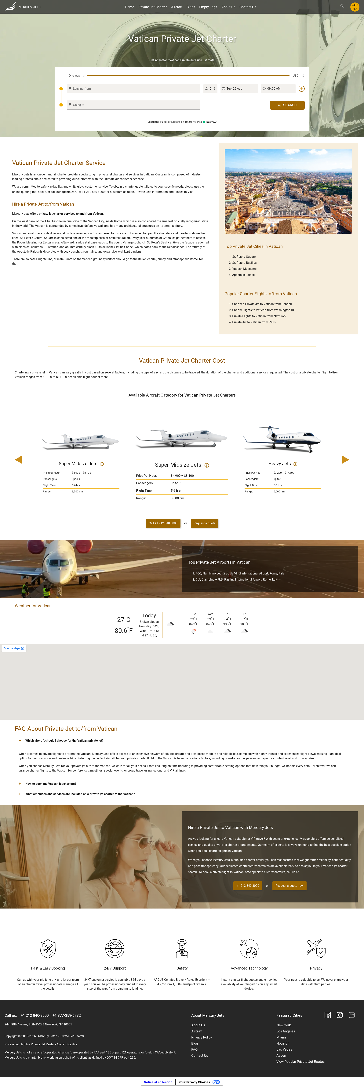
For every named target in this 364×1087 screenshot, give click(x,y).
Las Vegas (284, 1049)
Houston (282, 1043)
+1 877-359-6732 (67, 1015)
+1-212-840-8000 (93, 192)
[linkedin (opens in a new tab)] (352, 1015)
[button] (182, 741)
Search (290, 105)
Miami (281, 1037)
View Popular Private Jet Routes (300, 1062)
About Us (228, 7)
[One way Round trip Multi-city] (73, 76)
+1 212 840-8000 (35, 1015)
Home (129, 7)
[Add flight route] (302, 89)
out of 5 (174, 121)
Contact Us (247, 7)
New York (283, 1025)
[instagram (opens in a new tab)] (340, 1015)
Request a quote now (289, 885)
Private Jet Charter (152, 7)
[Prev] (29, 460)
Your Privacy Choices (194, 1082)
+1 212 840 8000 (247, 885)
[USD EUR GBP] (297, 76)
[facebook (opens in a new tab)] (328, 1015)
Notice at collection (158, 1082)
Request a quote (204, 523)
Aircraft (176, 7)
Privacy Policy (201, 1037)
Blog (194, 1043)
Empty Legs (208, 7)
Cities (191, 7)
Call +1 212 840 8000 (163, 523)
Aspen (281, 1055)
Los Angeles (285, 1031)
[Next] (335, 460)
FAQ (194, 1049)
